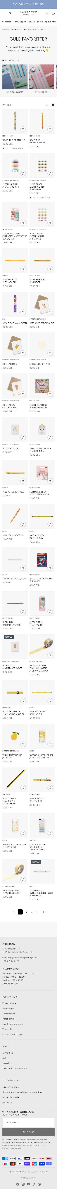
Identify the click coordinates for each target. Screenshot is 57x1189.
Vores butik (8, 1019)
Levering (6, 1063)
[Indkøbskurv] (53, 13)
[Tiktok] (34, 1184)
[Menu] (3, 13)
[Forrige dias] (3, 4)
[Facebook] (18, 1184)
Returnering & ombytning (15, 1068)
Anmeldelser (8, 1014)
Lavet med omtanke (12, 1024)
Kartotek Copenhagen (24, 1172)
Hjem (4, 29)
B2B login (7, 1102)
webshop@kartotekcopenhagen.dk (19, 958)
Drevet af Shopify (41, 1172)
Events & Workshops (12, 1034)
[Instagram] (23, 1184)
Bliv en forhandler (11, 1097)
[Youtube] (28, 1184)
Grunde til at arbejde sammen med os (22, 1092)
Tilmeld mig (28, 1132)
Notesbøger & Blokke (24, 22)
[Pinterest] (39, 1184)
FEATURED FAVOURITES (19, 29)
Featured (6, 22)
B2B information (10, 1087)
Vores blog (7, 1029)
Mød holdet (8, 1008)
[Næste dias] (53, 4)
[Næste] (43, 912)
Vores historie (9, 1003)
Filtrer (9, 105)
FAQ (4, 1058)
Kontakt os (7, 1053)
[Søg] (10, 13)
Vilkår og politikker (28, 1178)
